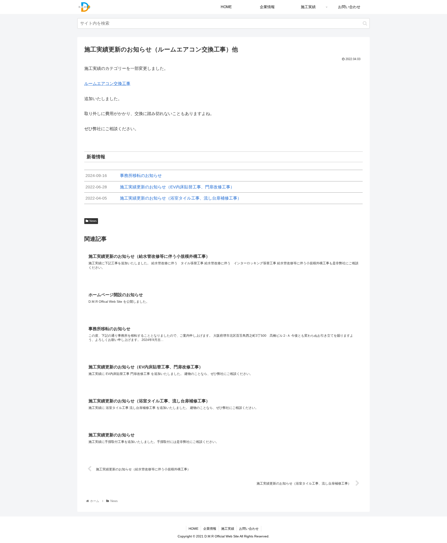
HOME (193, 528)
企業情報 (209, 528)
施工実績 (227, 528)
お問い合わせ (249, 528)
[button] (365, 23)
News (93, 221)
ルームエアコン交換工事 (107, 83)
